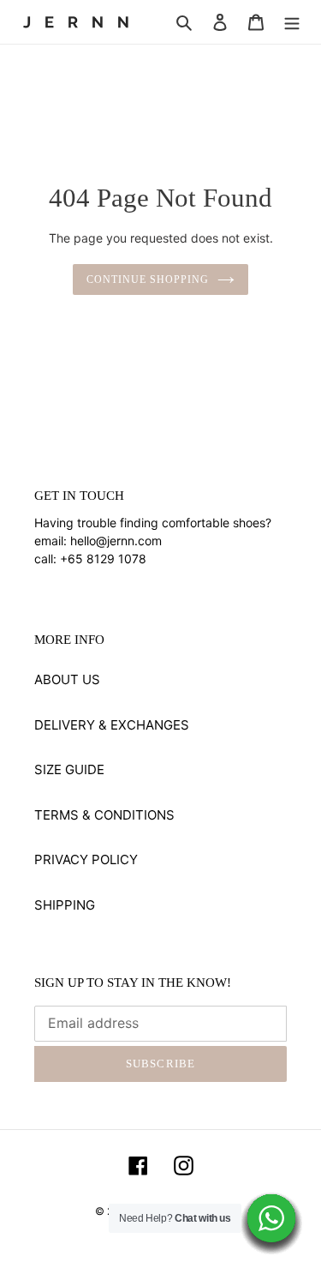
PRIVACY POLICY (86, 859)
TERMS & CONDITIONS (104, 815)
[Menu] (292, 21)
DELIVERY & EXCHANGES (111, 725)
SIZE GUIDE (69, 769)
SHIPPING (64, 905)
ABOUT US (67, 679)
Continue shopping (147, 279)
